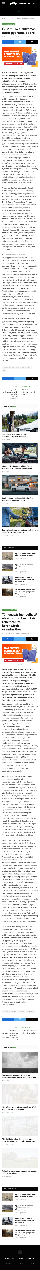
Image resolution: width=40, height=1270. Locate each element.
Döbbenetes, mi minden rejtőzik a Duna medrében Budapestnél (24, 579)
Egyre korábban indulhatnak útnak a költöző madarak (25, 555)
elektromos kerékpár (10, 1011)
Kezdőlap (4, 19)
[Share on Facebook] (8, 42)
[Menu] (3, 3)
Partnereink (30, 1259)
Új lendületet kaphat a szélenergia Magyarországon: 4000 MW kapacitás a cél (19, 1076)
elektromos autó (8, 367)
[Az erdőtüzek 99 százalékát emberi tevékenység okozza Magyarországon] (7, 592)
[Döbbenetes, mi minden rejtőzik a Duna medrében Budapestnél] (7, 580)
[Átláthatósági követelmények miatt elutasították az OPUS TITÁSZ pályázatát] (20, 1126)
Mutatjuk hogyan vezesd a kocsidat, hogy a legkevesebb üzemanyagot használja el (10, 1035)
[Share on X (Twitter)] (20, 42)
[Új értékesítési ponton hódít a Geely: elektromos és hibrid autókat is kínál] (20, 453)
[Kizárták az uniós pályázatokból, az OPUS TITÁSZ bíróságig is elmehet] (20, 1094)
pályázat (22, 1011)
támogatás (30, 1011)
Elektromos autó (8, 24)
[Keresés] (34, 3)
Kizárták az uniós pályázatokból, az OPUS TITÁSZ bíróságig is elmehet (19, 1108)
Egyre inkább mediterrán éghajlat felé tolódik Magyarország (24, 567)
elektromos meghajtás (23, 367)
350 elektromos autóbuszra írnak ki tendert (28, 392)
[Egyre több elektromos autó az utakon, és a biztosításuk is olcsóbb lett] (20, 517)
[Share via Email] (32, 42)
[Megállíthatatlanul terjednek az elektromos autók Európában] (20, 421)
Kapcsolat (20, 1259)
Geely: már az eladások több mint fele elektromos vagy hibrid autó (17, 499)
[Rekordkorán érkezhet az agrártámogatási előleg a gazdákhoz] (20, 1158)
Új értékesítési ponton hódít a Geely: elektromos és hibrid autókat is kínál (17, 467)
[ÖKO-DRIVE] (20, 3)
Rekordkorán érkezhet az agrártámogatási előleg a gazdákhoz (19, 1172)
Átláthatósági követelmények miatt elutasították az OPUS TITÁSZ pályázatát (18, 1140)
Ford (4, 370)
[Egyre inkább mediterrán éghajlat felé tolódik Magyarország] (7, 567)
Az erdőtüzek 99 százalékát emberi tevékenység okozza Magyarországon (25, 592)
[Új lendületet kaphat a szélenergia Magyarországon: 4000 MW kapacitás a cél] (20, 1062)
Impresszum (9, 1259)
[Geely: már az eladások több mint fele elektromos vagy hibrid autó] (20, 485)
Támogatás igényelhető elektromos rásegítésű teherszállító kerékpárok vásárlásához (10, 394)
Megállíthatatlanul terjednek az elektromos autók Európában (15, 435)
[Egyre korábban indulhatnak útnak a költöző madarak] (7, 556)
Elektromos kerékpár (10, 609)
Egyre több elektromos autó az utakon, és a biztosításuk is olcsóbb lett (20, 531)
